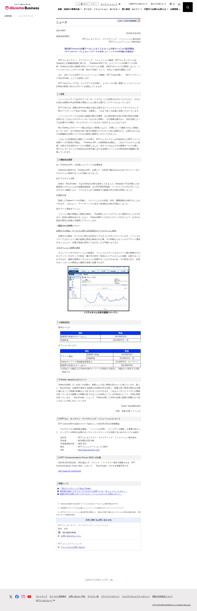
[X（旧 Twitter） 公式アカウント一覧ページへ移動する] (11, 597)
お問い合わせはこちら (71, 536)
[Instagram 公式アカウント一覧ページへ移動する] (23, 597)
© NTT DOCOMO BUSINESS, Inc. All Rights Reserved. (171, 605)
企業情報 (174, 9)
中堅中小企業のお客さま (155, 9)
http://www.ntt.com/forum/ (69, 471)
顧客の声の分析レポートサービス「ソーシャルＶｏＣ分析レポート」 (91, 494)
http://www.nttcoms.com (89, 450)
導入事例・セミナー (131, 9)
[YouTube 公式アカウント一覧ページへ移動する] (29, 597)
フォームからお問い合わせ (73, 547)
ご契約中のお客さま (136, 3)
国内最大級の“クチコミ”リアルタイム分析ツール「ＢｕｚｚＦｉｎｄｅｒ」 (93, 491)
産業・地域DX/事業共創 (69, 9)
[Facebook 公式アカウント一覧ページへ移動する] (17, 597)
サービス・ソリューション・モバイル (101, 9)
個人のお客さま (157, 3)
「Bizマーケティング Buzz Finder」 (76, 488)
